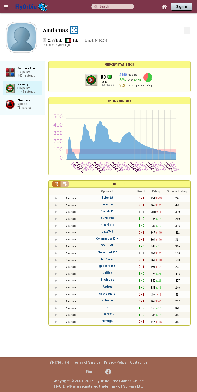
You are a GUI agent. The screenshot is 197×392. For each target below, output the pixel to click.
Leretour (107, 204)
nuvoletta (107, 218)
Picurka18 (107, 225)
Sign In (181, 6)
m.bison (107, 300)
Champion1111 (107, 252)
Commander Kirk (107, 238)
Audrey (107, 286)
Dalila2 (107, 273)
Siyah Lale (107, 279)
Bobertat (107, 197)
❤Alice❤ (107, 245)
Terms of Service (86, 362)
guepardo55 (107, 266)
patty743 (107, 231)
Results (119, 184)
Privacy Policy (115, 362)
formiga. (107, 321)
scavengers (107, 293)
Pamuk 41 (107, 211)
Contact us (138, 362)
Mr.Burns (107, 259)
